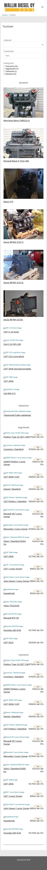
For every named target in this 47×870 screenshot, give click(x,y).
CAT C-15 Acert (11, 332)
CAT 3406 (8, 381)
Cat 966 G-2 (10, 393)
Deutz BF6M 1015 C (14, 242)
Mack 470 (8, 202)
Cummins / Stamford (14, 449)
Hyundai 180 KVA (12, 630)
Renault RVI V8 (11, 618)
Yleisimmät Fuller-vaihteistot (17, 415)
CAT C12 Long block (14, 356)
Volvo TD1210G (11, 606)
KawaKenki (9, 593)
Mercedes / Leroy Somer (16, 529)
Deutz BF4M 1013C (13, 320)
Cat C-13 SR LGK (12, 344)
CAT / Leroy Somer (13, 569)
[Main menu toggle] (42, 7)
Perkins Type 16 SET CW (16, 437)
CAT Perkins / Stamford (15, 501)
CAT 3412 (8, 642)
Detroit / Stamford (12, 489)
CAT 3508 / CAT (12, 477)
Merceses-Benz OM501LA (17, 120)
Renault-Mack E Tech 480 (16, 161)
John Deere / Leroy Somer (16, 581)
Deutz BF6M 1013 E (14, 282)
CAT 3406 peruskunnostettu (17, 369)
